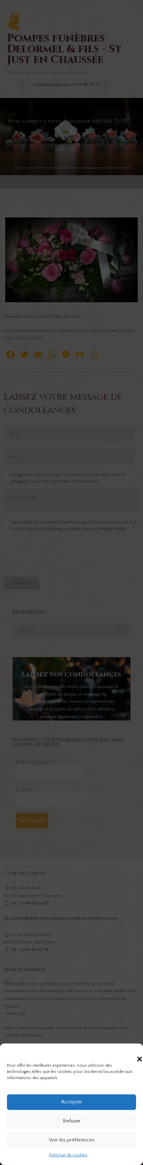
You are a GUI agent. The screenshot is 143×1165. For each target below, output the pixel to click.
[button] (132, 1052)
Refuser (72, 1121)
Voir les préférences (71, 1140)
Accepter (71, 1102)
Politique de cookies (68, 1155)
